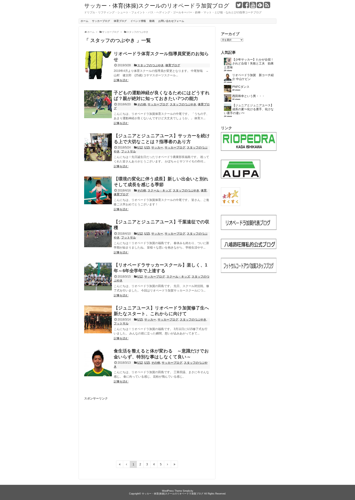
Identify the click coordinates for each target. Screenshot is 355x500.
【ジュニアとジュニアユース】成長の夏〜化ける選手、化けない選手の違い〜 (249, 109)
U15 (147, 147)
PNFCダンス (240, 86)
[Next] (167, 464)
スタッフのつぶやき (150, 65)
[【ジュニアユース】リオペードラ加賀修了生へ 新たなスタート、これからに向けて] (98, 323)
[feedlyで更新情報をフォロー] (260, 6)
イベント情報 (138, 20)
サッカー (157, 147)
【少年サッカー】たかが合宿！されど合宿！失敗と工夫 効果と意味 (249, 63)
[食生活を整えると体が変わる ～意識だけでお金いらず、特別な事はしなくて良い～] (98, 366)
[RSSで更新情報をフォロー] (267, 6)
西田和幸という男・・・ (248, 96)
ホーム (84, 20)
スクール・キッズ (159, 190)
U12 (140, 147)
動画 (152, 20)
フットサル (128, 151)
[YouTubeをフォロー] (253, 6)
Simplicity (188, 490)
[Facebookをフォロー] (246, 6)
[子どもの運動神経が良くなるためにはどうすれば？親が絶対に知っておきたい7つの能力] (98, 108)
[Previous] (126, 464)
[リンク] (248, 149)
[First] (119, 464)
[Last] (174, 464)
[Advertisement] (115, 426)
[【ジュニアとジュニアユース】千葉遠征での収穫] (98, 237)
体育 (204, 190)
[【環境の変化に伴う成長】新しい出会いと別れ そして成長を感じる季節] (98, 194)
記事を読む (121, 80)
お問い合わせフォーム (171, 20)
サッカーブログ (101, 20)
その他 (141, 104)
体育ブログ (120, 20)
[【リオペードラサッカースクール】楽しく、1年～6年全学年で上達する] (98, 281)
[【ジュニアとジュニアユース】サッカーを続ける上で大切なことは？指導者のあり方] (98, 151)
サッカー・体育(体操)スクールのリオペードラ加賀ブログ (156, 6)
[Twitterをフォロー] (239, 6)
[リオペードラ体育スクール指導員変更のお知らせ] (98, 69)
